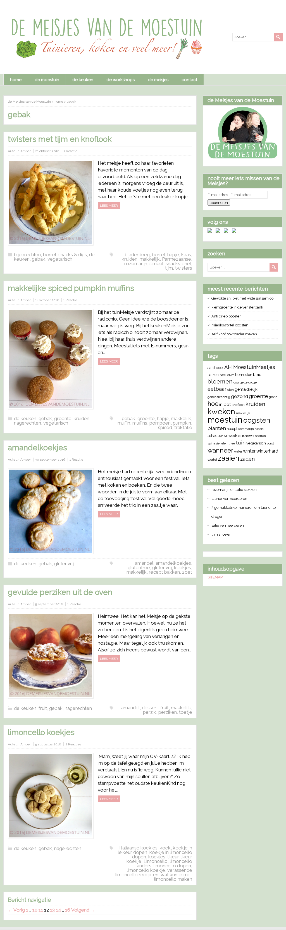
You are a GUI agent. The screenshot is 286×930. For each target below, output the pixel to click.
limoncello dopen (172, 865)
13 (52, 910)
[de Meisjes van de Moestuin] (243, 158)
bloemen (220, 381)
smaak (230, 435)
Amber (25, 151)
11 (41, 910)
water (238, 451)
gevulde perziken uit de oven (60, 592)
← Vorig (16, 910)
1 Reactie (70, 151)
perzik (149, 712)
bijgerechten (27, 254)
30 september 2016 (50, 460)
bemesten (243, 374)
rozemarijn (135, 263)
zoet (187, 572)
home (16, 79)
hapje (173, 254)
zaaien (228, 458)
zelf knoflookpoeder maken (234, 334)
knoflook (238, 405)
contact (189, 79)
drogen (253, 382)
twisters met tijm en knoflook (60, 139)
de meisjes (158, 79)
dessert (150, 707)
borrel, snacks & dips (65, 254)
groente (63, 418)
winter (249, 451)
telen (224, 443)
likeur (173, 857)
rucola (259, 428)
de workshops (120, 79)
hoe (213, 403)
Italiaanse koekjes (138, 848)
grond (273, 397)
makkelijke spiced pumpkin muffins (71, 288)
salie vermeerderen (227, 525)
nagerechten (27, 423)
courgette (240, 382)
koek (165, 848)
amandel (144, 563)
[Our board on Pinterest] (227, 231)
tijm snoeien (221, 534)
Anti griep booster (226, 316)
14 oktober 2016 (47, 300)
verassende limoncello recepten (153, 872)
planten (217, 428)
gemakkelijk (246, 389)
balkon (213, 375)
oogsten (256, 420)
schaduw (215, 436)
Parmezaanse (176, 259)
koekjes (182, 567)
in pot (225, 404)
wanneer (220, 450)
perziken (167, 712)
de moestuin (47, 79)
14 (58, 910)
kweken (221, 411)
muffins (139, 423)
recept (232, 429)
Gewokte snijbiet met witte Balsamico (242, 298)
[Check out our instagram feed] (235, 231)
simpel (156, 263)
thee (231, 443)
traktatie (183, 427)
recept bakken (164, 572)
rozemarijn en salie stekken (234, 490)
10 (34, 910)
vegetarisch (59, 259)
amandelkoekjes (37, 447)
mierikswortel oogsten (229, 325)
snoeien (246, 435)
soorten (260, 436)
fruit (43, 708)
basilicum (227, 375)
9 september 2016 (49, 604)
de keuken (82, 79)
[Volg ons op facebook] (211, 231)
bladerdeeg (137, 254)
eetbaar (217, 389)
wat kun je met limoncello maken (173, 877)
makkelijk (150, 259)
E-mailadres (218, 195)
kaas (186, 254)
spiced (165, 427)
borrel (158, 254)
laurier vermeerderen (229, 498)
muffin (124, 423)
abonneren (219, 202)
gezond (239, 396)
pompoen (160, 423)
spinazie (214, 443)
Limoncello (156, 861)
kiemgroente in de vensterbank (237, 307)
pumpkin (182, 423)
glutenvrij (64, 563)
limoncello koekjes (41, 732)
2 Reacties (73, 744)
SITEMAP (215, 577)
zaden (247, 459)
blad (257, 374)
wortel (212, 460)
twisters (183, 268)
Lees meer (109, 206)
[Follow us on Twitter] (219, 231)
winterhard (267, 451)
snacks (173, 263)
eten (230, 390)
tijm (169, 268)
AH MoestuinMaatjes (249, 367)
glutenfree (139, 567)
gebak (38, 259)
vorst (270, 443)
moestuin (225, 420)
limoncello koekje (146, 870)
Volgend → (83, 910)
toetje (185, 712)
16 (67, 910)
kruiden (129, 259)
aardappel (215, 368)
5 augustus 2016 (48, 744)
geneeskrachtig (219, 397)
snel (186, 263)
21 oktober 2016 (47, 151)
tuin (241, 442)
